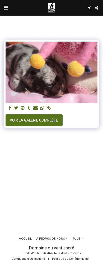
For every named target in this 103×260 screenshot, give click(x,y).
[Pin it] (22, 108)
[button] (5, 8)
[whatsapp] (42, 108)
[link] (48, 108)
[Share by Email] (35, 108)
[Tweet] (16, 108)
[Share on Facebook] (9, 108)
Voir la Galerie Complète (34, 120)
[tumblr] (29, 108)
